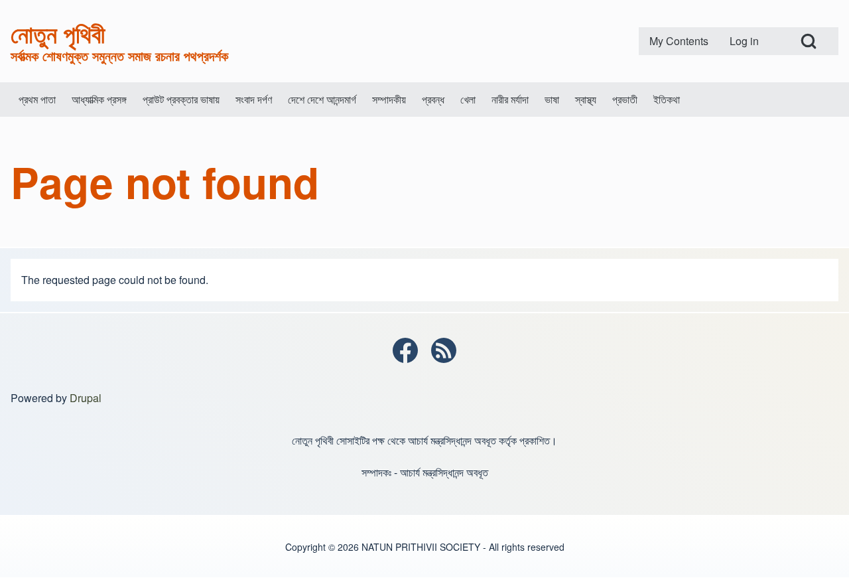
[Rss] (443, 350)
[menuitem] (679, 41)
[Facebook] (405, 350)
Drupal (85, 397)
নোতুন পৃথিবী (58, 33)
